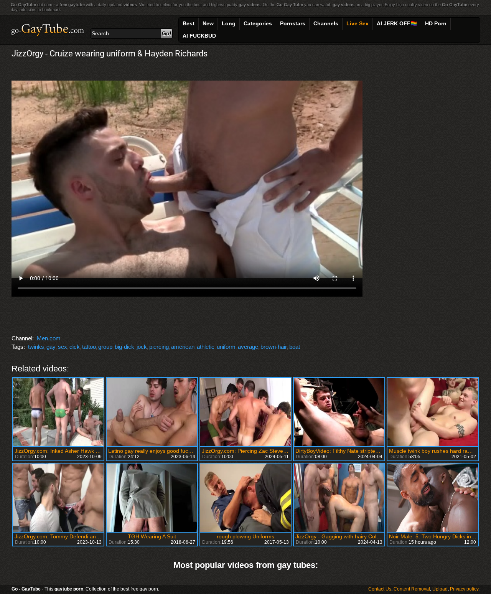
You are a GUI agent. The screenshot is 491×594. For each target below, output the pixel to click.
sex (62, 346)
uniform (226, 346)
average (248, 346)
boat (294, 346)
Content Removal (412, 589)
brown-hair (273, 346)
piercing (159, 346)
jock (142, 346)
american (182, 346)
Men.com (49, 338)
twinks (36, 346)
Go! (166, 33)
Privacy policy (464, 589)
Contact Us (379, 589)
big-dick (124, 346)
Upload (440, 589)
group (105, 346)
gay (51, 346)
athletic (205, 346)
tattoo (89, 346)
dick (74, 346)
